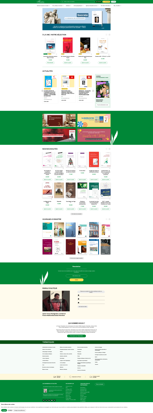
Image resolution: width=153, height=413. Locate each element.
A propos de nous (69, 386)
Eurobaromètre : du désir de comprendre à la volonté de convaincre (105, 172)
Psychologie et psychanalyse (82, 360)
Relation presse (68, 392)
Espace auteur (68, 396)
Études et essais (45, 369)
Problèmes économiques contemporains (82, 203)
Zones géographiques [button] (78, 5)
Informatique (62, 358)
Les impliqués (83, 401)
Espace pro (68, 395)
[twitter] (46, 400)
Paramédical (79, 349)
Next (93, 91)
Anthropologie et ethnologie (47, 351)
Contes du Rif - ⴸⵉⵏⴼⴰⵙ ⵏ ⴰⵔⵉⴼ (102, 56)
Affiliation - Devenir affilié (71, 399)
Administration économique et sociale (48, 347)
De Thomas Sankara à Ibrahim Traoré (67, 57)
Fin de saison (82, 170)
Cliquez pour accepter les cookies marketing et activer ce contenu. (56, 301)
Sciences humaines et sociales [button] (43, 5)
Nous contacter (99, 384)
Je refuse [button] (10, 410)
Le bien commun (83, 396)
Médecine (61, 367)
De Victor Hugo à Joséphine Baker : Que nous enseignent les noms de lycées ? (59, 172)
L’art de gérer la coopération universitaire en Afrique (47, 172)
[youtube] (52, 400)
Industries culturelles (63, 356)
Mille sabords (82, 399)
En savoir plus (48, 99)
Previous (42, 91)
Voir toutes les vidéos (83, 306)
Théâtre (96, 362)
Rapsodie (59, 201)
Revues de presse (69, 390)
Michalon (82, 395)
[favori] (56, 54)
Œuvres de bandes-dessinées (82, 347)
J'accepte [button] (4, 410)
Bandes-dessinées (45, 356)
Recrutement (68, 393)
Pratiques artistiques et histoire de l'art (84, 358)
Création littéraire (45, 360)
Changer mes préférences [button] (19, 410)
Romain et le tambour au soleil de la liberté (70, 171)
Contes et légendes (45, 358)
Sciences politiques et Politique (100, 352)
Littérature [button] (68, 5)
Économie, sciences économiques (48, 367)
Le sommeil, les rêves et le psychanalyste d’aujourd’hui (94, 203)
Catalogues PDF (69, 389)
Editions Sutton (83, 398)
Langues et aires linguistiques (65, 360)
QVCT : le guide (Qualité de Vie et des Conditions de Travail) (106, 203)
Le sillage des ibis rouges (47, 202)
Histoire (61, 351)
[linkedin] (49, 400)
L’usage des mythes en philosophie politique (94, 171)
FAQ (66, 387)
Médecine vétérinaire (63, 369)
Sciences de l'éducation (81, 370)
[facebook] (54, 400)
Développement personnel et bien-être (48, 362)
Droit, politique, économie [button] (57, 5)
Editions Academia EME (84, 392)
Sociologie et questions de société (101, 354)
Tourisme (96, 364)
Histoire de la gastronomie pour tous (85, 57)
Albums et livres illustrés (46, 349)
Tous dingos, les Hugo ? (70, 202)
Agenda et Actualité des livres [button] (91, 5)
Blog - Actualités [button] (117, 5)
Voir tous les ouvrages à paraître (76, 258)
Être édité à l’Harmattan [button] (105, 5)
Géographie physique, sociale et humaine (67, 349)
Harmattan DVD (83, 389)
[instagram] (43, 400)
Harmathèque (82, 387)
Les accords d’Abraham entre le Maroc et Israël (50, 57)
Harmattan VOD (83, 390)
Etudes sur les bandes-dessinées (65, 347)
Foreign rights (68, 398)
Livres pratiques (63, 362)
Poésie (78, 356)
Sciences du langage (98, 347)
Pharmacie (79, 351)
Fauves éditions (83, 393)
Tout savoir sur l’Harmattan (76, 335)
